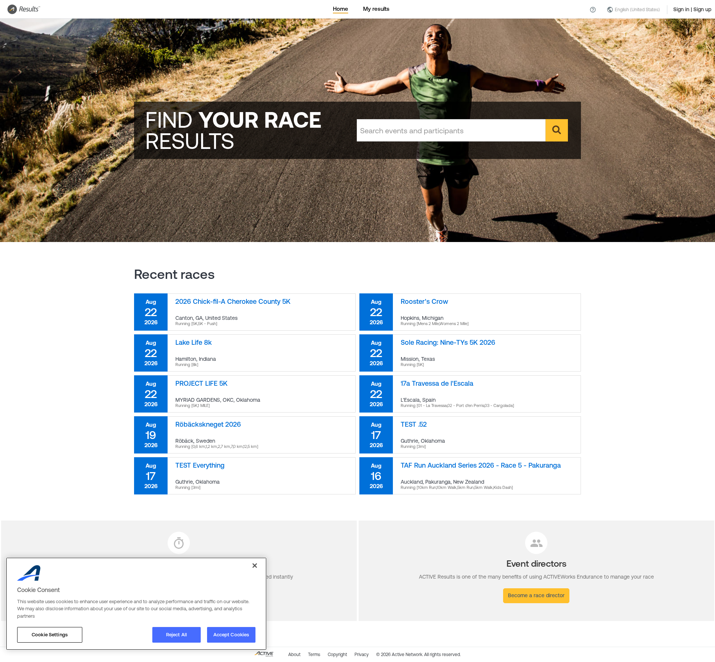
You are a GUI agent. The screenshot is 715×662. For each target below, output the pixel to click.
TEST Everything (200, 465)
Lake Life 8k (193, 342)
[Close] (255, 565)
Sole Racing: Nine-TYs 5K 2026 (448, 342)
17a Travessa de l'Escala (437, 383)
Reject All (176, 634)
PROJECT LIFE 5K (201, 383)
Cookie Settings (50, 634)
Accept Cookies (231, 634)
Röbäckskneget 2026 (208, 424)
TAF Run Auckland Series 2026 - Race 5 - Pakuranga (481, 465)
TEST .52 (414, 424)
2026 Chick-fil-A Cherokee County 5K (232, 301)
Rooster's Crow (424, 301)
